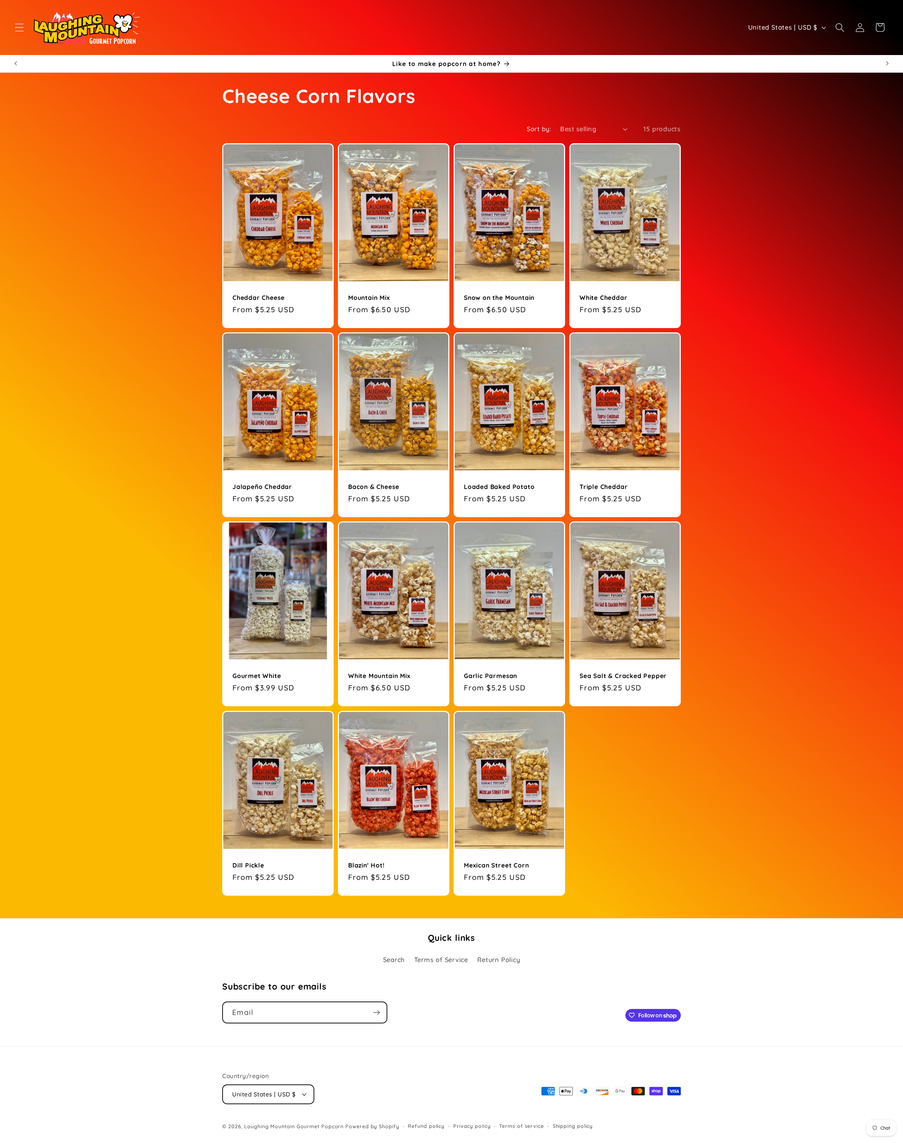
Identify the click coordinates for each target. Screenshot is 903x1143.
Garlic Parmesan (490, 675)
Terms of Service (441, 960)
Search (394, 960)
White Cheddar (604, 297)
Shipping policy (573, 1126)
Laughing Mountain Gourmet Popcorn (294, 1126)
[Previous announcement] (15, 63)
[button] (19, 27)
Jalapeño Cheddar (262, 486)
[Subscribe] (376, 1013)
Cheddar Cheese (258, 297)
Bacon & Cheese (373, 486)
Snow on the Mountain (499, 297)
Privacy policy (472, 1126)
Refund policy (426, 1126)
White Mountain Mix (379, 675)
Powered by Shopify (372, 1126)
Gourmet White (256, 675)
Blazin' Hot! (366, 865)
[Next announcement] (887, 63)
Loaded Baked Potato (499, 486)
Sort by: (539, 129)
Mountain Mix (369, 297)
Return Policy (498, 960)
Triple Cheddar (604, 486)
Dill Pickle (248, 865)
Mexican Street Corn (496, 865)
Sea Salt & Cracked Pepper (623, 675)
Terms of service (521, 1126)
